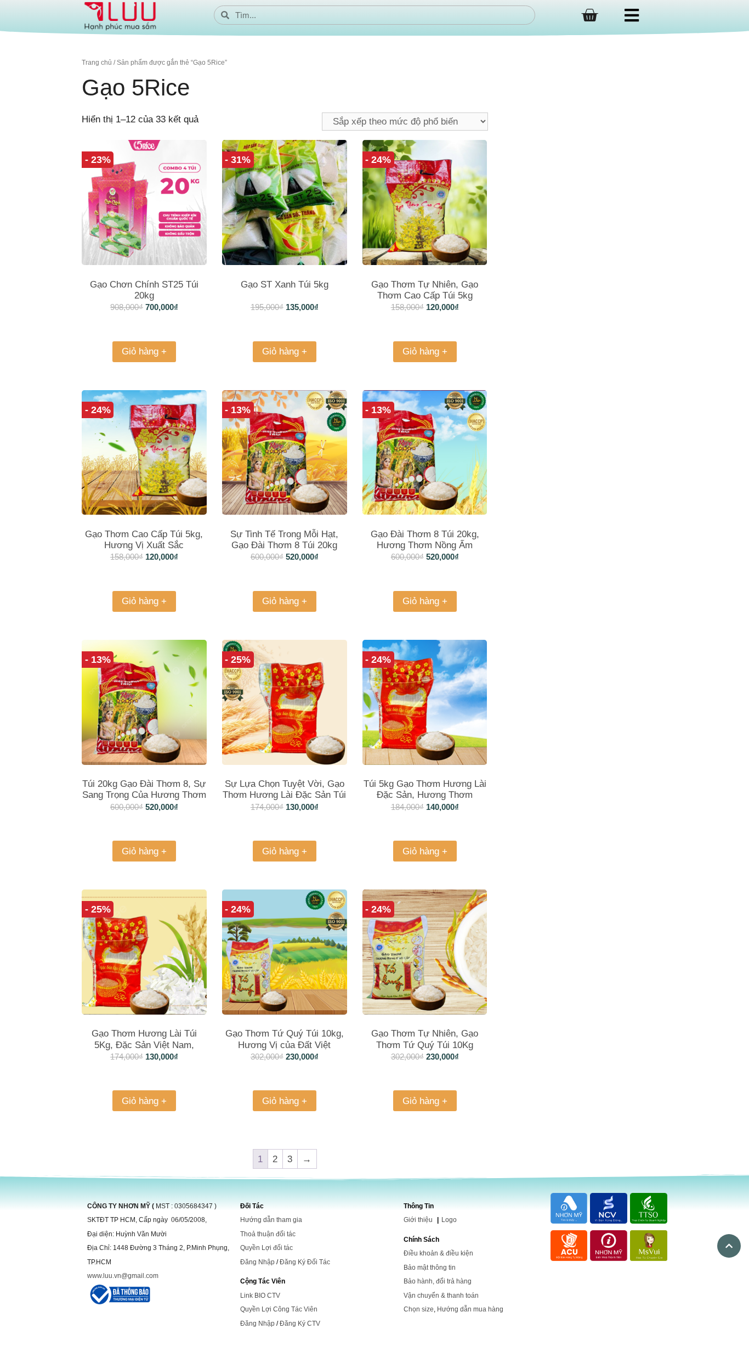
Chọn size (419, 1309)
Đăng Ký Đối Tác (305, 1262)
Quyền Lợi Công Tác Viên (278, 1309)
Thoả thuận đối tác (268, 1234)
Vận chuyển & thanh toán (441, 1295)
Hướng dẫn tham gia (271, 1220)
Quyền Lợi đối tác (266, 1248)
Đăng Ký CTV (300, 1323)
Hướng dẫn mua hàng (470, 1309)
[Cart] (589, 15)
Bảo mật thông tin (430, 1267)
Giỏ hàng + (144, 351)
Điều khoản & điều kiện (438, 1253)
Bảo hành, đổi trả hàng (438, 1281)
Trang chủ (97, 62)
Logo (449, 1220)
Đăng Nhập (257, 1262)
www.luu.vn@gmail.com (122, 1276)
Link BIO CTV (260, 1295)
